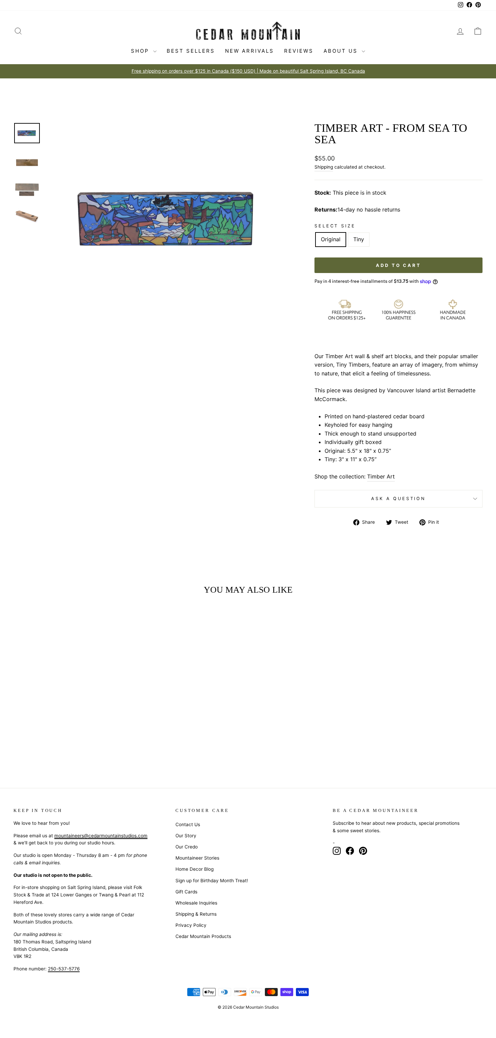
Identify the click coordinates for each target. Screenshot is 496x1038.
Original (330, 239)
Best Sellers (191, 51)
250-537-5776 (64, 968)
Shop (141, 51)
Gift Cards (186, 891)
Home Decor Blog (194, 869)
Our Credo (186, 846)
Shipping (323, 167)
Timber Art (381, 476)
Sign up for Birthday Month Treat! (211, 880)
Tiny (358, 239)
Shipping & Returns (196, 914)
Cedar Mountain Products (203, 936)
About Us (342, 51)
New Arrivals (249, 51)
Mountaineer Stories (197, 858)
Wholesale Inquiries (196, 903)
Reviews (298, 51)
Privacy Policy (190, 925)
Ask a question (398, 498)
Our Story (185, 835)
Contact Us (187, 824)
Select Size (334, 225)
